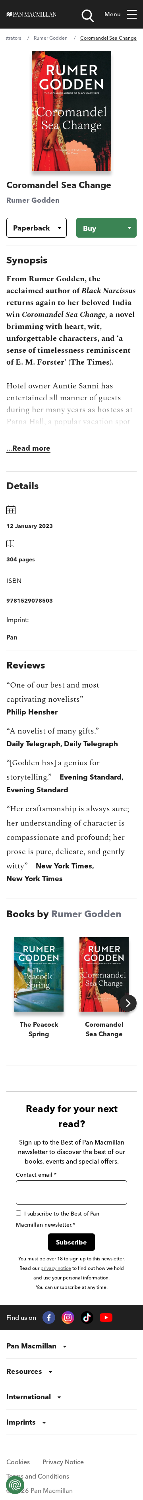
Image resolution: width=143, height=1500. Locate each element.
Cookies (18, 1462)
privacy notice (56, 1268)
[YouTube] (106, 1317)
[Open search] (87, 16)
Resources (24, 1371)
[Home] (31, 14)
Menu (112, 14)
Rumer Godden (51, 38)
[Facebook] (49, 1317)
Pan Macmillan (31, 1345)
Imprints (21, 1422)
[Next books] (128, 1003)
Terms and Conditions (37, 1476)
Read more (31, 448)
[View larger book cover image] (71, 111)
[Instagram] (68, 1317)
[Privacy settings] (15, 1485)
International (28, 1396)
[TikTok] (87, 1317)
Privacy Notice (63, 1462)
